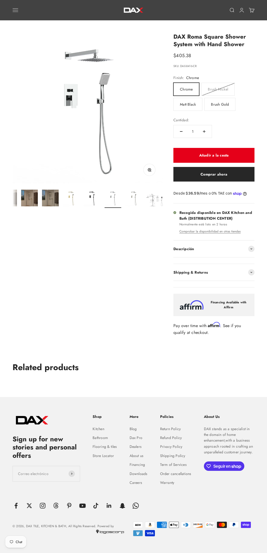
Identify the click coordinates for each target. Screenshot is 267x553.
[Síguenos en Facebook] (16, 505)
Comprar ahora (214, 174)
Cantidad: (181, 120)
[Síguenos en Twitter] (29, 505)
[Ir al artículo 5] (71, 199)
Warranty (167, 482)
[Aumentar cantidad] (204, 131)
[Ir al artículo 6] (92, 199)
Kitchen (98, 428)
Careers (136, 482)
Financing (137, 464)
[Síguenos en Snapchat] (122, 505)
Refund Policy (171, 437)
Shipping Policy (172, 455)
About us (137, 455)
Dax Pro (136, 437)
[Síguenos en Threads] (55, 505)
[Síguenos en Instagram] (42, 505)
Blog (133, 428)
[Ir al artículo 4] (50, 199)
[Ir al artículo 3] (29, 199)
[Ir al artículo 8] (133, 199)
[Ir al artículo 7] (113, 199)
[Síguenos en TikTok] (95, 505)
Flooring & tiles (105, 446)
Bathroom (100, 437)
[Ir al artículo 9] (154, 201)
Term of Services (173, 464)
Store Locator (103, 455)
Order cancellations (175, 473)
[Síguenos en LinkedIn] (109, 505)
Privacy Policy (171, 446)
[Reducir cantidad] (181, 131)
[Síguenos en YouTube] (82, 505)
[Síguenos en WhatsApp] (135, 505)
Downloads (139, 473)
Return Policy (170, 428)
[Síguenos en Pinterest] (69, 505)
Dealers (136, 446)
